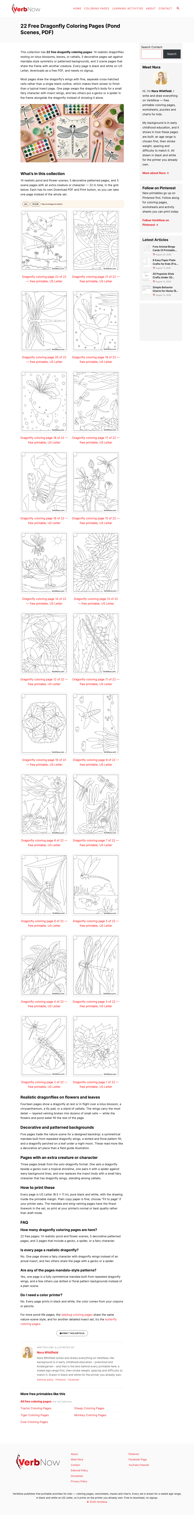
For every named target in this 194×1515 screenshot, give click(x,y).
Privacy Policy (79, 1481)
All (26, 204)
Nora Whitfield (47, 1352)
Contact (75, 1464)
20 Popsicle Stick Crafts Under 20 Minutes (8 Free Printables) (163, 275)
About (74, 1454)
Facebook (73, 1379)
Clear (35, 204)
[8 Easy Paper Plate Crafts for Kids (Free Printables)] (146, 262)
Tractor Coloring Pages (35, 1408)
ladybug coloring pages (77, 1314)
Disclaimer (77, 1475)
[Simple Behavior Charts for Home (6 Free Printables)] (146, 290)
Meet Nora (77, 1459)
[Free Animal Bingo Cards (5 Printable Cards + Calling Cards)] (146, 249)
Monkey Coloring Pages (90, 1415)
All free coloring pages (36, 1401)
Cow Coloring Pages (34, 1422)
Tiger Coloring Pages (34, 1415)
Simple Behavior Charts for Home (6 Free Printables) (164, 289)
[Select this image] (23, 212)
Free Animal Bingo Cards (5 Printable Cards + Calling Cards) (164, 248)
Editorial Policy (79, 1470)
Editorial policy (45, 1379)
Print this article (72, 1333)
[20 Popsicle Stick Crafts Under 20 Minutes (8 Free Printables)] (146, 276)
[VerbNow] (37, 8)
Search (172, 54)
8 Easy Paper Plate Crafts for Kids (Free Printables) (165, 262)
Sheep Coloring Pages (89, 1408)
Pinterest (61, 1379)
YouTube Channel (139, 1464)
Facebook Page (138, 1459)
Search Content (151, 47)
